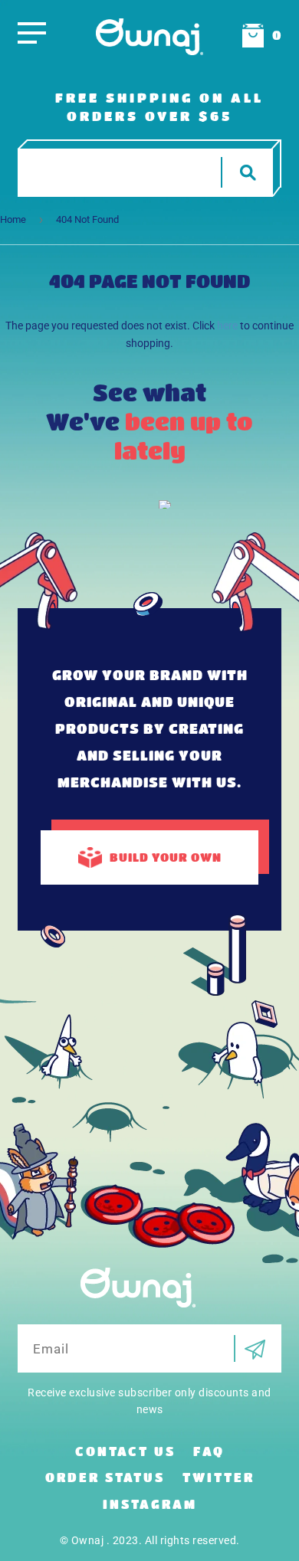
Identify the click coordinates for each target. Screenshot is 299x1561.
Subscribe (249, 1348)
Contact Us (125, 1451)
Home (13, 219)
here (227, 325)
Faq (209, 1451)
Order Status (105, 1477)
